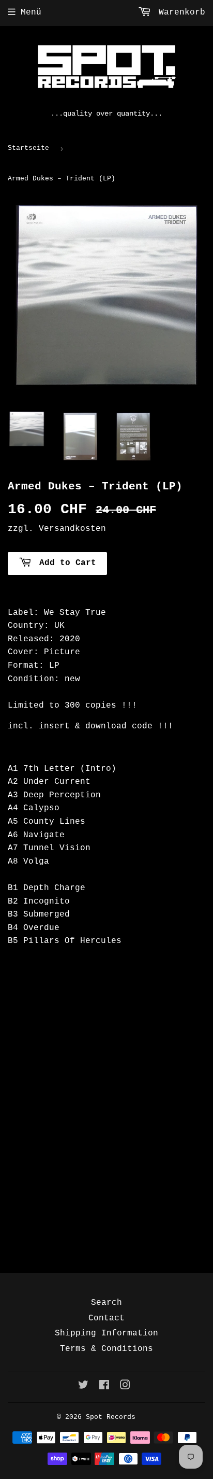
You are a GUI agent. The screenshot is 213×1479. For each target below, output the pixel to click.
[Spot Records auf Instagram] (125, 1386)
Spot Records (110, 1417)
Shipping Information (106, 1333)
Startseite (28, 148)
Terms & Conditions (106, 1349)
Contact (106, 1318)
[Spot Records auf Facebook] (104, 1386)
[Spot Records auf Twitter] (83, 1386)
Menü (31, 12)
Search (106, 1302)
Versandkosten (72, 528)
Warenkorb (179, 12)
